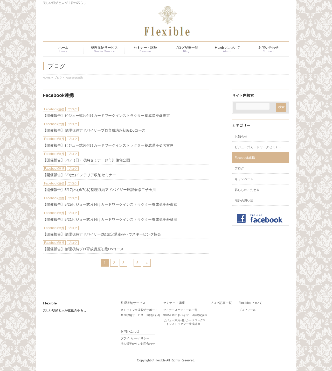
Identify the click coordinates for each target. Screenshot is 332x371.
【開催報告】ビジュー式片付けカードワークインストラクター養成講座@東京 (106, 115)
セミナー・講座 (174, 303)
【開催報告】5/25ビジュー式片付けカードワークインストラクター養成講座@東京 (110, 204)
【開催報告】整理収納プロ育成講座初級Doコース (83, 249)
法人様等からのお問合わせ (138, 343)
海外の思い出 (244, 200)
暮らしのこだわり (247, 190)
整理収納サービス (133, 303)
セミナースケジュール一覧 (180, 309)
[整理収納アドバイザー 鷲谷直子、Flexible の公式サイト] (159, 30)
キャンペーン (244, 179)
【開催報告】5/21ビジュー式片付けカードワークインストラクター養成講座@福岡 (110, 219)
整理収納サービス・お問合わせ (141, 315)
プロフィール (247, 309)
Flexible (160, 360)
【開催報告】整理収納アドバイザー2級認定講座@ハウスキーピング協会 (102, 234)
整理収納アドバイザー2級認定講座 (185, 315)
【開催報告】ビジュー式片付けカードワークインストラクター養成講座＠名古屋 (108, 145)
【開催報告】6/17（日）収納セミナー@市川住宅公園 (86, 160)
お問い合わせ (130, 331)
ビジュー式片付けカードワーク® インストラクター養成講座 (184, 322)
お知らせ (241, 136)
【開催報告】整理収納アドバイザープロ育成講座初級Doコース (94, 130)
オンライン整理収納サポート (139, 309)
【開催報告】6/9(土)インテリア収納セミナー (79, 175)
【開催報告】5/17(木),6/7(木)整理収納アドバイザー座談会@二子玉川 (99, 190)
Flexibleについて (250, 303)
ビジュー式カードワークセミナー (258, 147)
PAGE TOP (320, 355)
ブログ (72, 109)
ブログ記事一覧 (221, 303)
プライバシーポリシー (135, 338)
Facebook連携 (54, 109)
